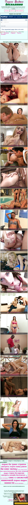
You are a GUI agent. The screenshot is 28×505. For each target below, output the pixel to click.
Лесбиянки (6, 33)
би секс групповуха (19, 483)
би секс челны (9, 469)
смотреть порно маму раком (14, 467)
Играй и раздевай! (19, 10)
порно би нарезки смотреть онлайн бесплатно (13, 474)
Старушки (13, 33)
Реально (19, 33)
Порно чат (12, 10)
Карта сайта (12, 500)
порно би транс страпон (14, 464)
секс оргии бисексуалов (7, 471)
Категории (7, 10)
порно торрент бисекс (22, 469)
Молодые (3, 34)
